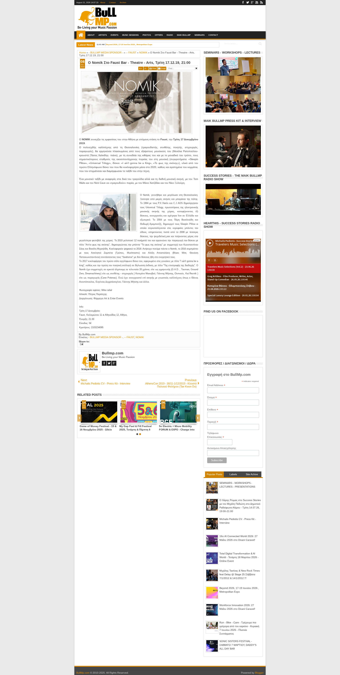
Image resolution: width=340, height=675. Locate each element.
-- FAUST (129, 337)
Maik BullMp (184, 35)
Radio (170, 35)
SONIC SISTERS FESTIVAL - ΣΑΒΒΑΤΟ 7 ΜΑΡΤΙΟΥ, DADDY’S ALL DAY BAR (237, 645)
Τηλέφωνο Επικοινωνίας (215, 435)
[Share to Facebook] (91, 421)
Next (79, 418)
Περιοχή (212, 422)
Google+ (252, 2)
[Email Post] (81, 344)
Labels (233, 474)
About (102, 2)
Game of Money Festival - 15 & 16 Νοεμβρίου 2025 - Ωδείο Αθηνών (107, 428)
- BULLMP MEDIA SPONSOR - (105, 337)
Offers (159, 35)
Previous (198, 418)
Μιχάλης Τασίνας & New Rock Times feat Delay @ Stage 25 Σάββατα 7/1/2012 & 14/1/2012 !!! (239, 574)
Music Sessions (130, 35)
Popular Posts (214, 474)
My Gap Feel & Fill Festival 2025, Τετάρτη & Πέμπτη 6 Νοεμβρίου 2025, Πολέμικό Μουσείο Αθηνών (144, 428)
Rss (261, 2)
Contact (112, 2)
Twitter (247, 2)
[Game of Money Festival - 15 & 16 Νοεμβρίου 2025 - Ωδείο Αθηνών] (108, 412)
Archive (123, 2)
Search (260, 43)
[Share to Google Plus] (99, 421)
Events (114, 35)
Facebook (243, 2)
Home (80, 35)
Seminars (199, 35)
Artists (102, 35)
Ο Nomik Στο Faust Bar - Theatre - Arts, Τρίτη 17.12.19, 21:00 (139, 63)
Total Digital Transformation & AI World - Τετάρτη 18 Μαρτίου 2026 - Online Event (239, 557)
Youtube (256, 2)
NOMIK (140, 337)
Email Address (216, 385)
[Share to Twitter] (95, 421)
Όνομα (212, 397)
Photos (147, 35)
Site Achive (252, 474)
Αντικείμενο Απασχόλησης (221, 448)
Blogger (259, 672)
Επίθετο (212, 409)
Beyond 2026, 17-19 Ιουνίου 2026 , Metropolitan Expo (129, 44)
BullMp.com (82, 672)
